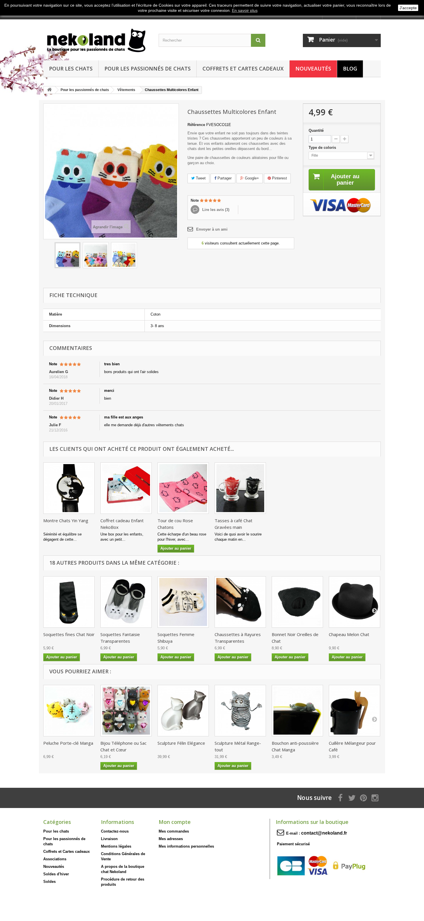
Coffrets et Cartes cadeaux (243, 68)
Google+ (251, 178)
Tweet (200, 178)
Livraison (109, 839)
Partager (224, 178)
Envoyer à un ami (212, 229)
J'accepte (408, 7)
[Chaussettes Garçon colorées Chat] (124, 255)
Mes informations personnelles (186, 846)
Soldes (49, 881)
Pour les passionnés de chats (147, 68)
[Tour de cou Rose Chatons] (183, 488)
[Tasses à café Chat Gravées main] (240, 488)
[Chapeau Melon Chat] (354, 602)
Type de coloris (323, 147)
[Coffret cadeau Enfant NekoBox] (126, 488)
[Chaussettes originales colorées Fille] (95, 255)
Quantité (316, 130)
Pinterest (279, 178)
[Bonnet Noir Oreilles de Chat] (297, 602)
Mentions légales (116, 846)
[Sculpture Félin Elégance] (183, 710)
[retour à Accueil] (49, 90)
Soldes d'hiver (56, 874)
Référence (196, 125)
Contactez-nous (115, 831)
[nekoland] (96, 38)
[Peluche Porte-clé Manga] (69, 710)
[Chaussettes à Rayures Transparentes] (240, 602)
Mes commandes (174, 831)
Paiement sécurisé (293, 844)
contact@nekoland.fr (324, 833)
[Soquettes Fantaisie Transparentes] (126, 602)
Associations (54, 859)
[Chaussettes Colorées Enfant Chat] (67, 255)
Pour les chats (71, 68)
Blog (350, 68)
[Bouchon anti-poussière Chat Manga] (297, 710)
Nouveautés (313, 68)
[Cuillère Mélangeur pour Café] (354, 710)
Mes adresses (171, 839)
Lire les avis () (215, 209)
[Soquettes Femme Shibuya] (183, 602)
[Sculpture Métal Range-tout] (240, 710)
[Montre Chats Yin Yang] (69, 488)
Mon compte (175, 821)
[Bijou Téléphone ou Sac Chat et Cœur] (126, 710)
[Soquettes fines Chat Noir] (69, 602)
